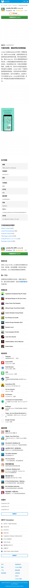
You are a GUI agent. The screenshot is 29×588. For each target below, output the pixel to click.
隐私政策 (17, 570)
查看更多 (14, 513)
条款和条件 (18, 564)
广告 (2, 570)
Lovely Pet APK (14, 8)
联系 (2, 567)
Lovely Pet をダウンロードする (9, 238)
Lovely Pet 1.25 (5, 503)
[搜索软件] (24, 1)
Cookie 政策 (18, 567)
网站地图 (3, 573)
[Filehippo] (5, 1)
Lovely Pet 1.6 (5, 509)
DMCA (17, 576)
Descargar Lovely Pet (7, 241)
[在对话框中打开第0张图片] (7, 119)
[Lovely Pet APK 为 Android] (3, 9)
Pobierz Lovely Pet (6, 228)
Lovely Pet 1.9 (5, 506)
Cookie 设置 (18, 578)
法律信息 (17, 573)
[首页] (1, 5)
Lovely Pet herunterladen (7, 231)
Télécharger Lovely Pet (7, 236)
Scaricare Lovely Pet (6, 233)
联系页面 (23, 281)
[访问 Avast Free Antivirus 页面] (14, 13)
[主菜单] (27, 1)
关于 (2, 564)
